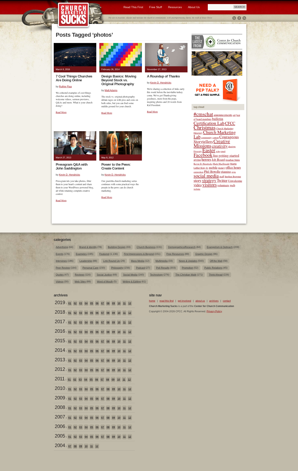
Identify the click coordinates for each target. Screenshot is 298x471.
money (221, 168)
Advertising (62, 247)
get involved (184, 300)
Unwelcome (235, 181)
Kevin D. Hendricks (160, 82)
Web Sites (80, 281)
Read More (61, 112)
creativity (220, 146)
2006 (60, 426)
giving (197, 160)
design (232, 146)
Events (59, 254)
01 (69, 303)
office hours (233, 167)
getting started (229, 155)
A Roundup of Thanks (163, 76)
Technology (156, 274)
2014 (60, 350)
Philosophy (117, 267)
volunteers (223, 185)
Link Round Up (111, 261)
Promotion (187, 267)
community (206, 137)
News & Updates (188, 261)
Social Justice (104, 274)
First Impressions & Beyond (139, 254)
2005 (60, 436)
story (198, 180)
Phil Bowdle (212, 171)
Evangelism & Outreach (220, 247)
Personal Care (91, 267)
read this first (167, 300)
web (232, 185)
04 (86, 303)
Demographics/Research (182, 247)
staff (221, 176)
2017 (60, 321)
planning (226, 172)
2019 (60, 302)
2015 (60, 340)
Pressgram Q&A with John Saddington (72, 166)
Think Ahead (216, 274)
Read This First (133, 7)
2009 (60, 397)
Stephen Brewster (233, 176)
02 (75, 303)
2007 (60, 417)
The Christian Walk (185, 274)
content (215, 137)
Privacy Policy (214, 311)
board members (203, 119)
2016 (60, 331)
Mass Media (137, 261)
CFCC (230, 123)
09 (113, 303)
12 (129, 303)
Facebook (239, 18)
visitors (209, 184)
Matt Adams (111, 90)
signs (234, 172)
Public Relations (213, 267)
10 (119, 303)
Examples (81, 254)
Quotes (60, 274)
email (223, 151)
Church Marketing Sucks (73, 15)
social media (206, 175)
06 (97, 303)
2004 (60, 445)
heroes (206, 159)
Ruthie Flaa (65, 86)
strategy (209, 180)
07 (102, 303)
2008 (60, 407)
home (152, 300)
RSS (244, 18)
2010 (60, 388)
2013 (60, 359)
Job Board (218, 159)
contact (227, 300)
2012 (60, 369)
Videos (59, 281)
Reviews (79, 274)
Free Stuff (155, 7)
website (197, 189)
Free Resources (175, 254)
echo (218, 151)
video (198, 184)
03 (80, 303)
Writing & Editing (132, 281)
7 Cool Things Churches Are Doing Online (74, 78)
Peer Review (63, 267)
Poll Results (162, 267)
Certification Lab (209, 123)
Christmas (204, 127)
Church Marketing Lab (215, 134)
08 (108, 303)
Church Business (146, 247)
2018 (60, 312)
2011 (59, 378)
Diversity (198, 151)
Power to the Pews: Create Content (116, 166)
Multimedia (161, 261)
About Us (194, 7)
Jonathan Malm (232, 159)
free (215, 155)
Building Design (116, 247)
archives (214, 300)
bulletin (217, 118)
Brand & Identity (88, 247)
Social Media (130, 274)
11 (124, 303)
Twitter (234, 18)
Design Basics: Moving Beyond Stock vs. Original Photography (118, 80)
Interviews (61, 261)
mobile (213, 167)
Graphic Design (203, 254)
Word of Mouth (105, 281)
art (234, 115)
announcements (223, 115)
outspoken (198, 171)
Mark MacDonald (221, 163)
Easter (208, 150)
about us (200, 300)
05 (91, 303)
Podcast (140, 267)
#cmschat (203, 114)
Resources (175, 7)
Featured (104, 254)
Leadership (85, 261)
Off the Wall (216, 261)
